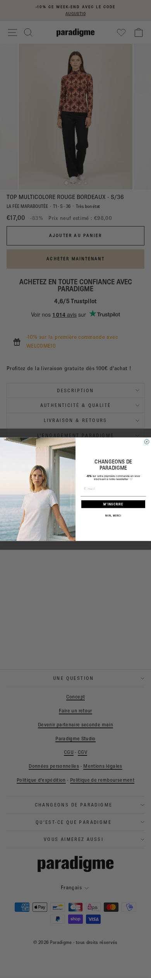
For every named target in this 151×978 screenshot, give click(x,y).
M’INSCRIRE (113, 504)
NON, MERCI (113, 515)
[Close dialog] (146, 441)
